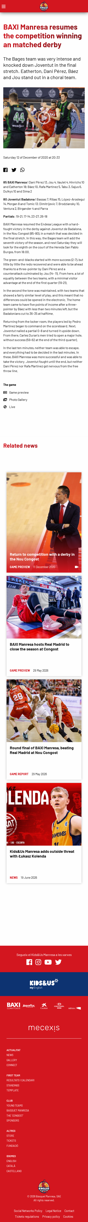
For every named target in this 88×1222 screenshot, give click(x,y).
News (10, 1055)
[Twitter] (13, 170)
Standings (13, 1085)
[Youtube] (48, 962)
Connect (12, 1065)
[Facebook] (5, 170)
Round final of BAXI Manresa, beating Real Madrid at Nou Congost (42, 750)
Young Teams (15, 1105)
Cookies (68, 1216)
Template (13, 1090)
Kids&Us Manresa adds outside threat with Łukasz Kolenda (42, 853)
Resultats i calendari (20, 1080)
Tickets (11, 1140)
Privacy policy (51, 1216)
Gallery (12, 1060)
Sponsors (13, 1120)
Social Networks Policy (28, 1211)
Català (11, 1166)
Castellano (14, 1171)
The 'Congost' (15, 1115)
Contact (69, 1211)
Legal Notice (53, 1211)
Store (10, 1135)
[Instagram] (38, 962)
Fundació (12, 1145)
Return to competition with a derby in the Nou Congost (42, 556)
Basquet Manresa (18, 1110)
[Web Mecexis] (44, 1028)
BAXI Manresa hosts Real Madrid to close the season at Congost (39, 646)
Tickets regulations (27, 1216)
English (11, 1161)
